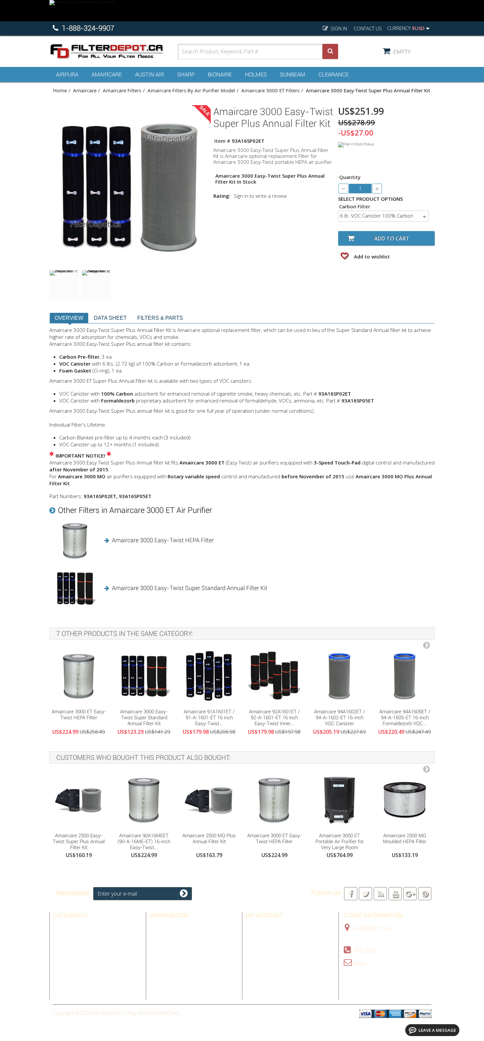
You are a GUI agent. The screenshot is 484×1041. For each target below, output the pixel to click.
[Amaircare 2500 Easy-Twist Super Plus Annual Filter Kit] (78, 799)
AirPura (67, 74)
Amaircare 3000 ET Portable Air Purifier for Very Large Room (339, 841)
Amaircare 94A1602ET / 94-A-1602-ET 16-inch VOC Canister (339, 718)
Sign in (338, 28)
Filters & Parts (160, 318)
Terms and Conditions (176, 955)
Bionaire (220, 74)
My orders (259, 926)
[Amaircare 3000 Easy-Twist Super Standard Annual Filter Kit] (144, 675)
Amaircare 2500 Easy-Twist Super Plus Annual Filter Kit (79, 841)
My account (264, 915)
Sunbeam (292, 74)
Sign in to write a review (260, 196)
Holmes (256, 74)
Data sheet (110, 318)
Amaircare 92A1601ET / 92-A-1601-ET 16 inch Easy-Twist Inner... (274, 718)
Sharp (186, 74)
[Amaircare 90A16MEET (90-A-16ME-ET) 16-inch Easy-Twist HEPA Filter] (144, 799)
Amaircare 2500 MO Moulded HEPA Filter (404, 839)
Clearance (333, 74)
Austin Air (149, 74)
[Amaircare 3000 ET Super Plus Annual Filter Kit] (64, 285)
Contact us (368, 28)
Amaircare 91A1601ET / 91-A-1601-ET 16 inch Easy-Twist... (209, 718)
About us (161, 965)
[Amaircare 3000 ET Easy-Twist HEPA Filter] (78, 675)
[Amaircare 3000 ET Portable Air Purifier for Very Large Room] (339, 799)
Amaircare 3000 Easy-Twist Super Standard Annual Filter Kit (189, 587)
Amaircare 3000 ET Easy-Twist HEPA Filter (79, 715)
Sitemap (158, 974)
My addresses (263, 945)
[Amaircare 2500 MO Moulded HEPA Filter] (404, 799)
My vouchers (262, 965)
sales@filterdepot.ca (397, 963)
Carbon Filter (355, 206)
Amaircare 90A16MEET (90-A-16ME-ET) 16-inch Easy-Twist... (144, 841)
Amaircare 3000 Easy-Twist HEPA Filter (163, 540)
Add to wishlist (371, 256)
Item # (222, 140)
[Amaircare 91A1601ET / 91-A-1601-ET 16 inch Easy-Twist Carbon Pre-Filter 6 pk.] (209, 675)
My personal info (267, 955)
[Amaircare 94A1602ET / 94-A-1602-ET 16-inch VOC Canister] (339, 675)
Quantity (350, 177)
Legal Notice (165, 945)
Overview (69, 318)
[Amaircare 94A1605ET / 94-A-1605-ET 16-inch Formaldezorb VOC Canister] (404, 675)
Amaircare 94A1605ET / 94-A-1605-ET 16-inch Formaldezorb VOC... (404, 718)
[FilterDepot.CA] (113, 51)
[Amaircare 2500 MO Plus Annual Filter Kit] (209, 799)
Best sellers (164, 926)
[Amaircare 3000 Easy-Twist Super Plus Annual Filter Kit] (96, 285)
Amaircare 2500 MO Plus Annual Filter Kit (209, 839)
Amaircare (107, 74)
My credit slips (264, 936)
